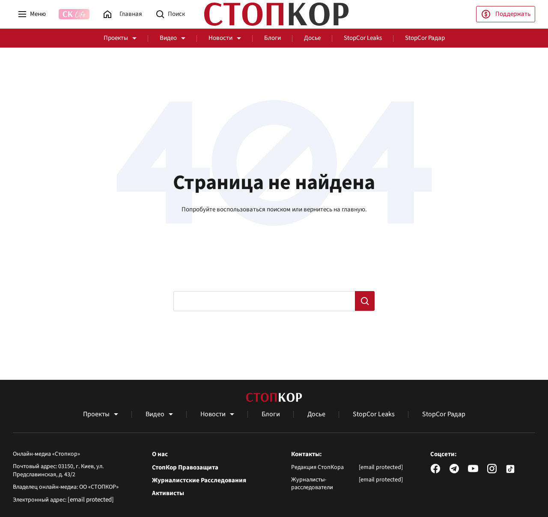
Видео (168, 37)
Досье (312, 37)
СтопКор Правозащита (185, 467)
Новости (220, 37)
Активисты (168, 493)
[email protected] (91, 499)
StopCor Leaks (363, 37)
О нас (160, 454)
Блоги (272, 37)
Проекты (116, 37)
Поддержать (512, 13)
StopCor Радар (425, 37)
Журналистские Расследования (199, 480)
